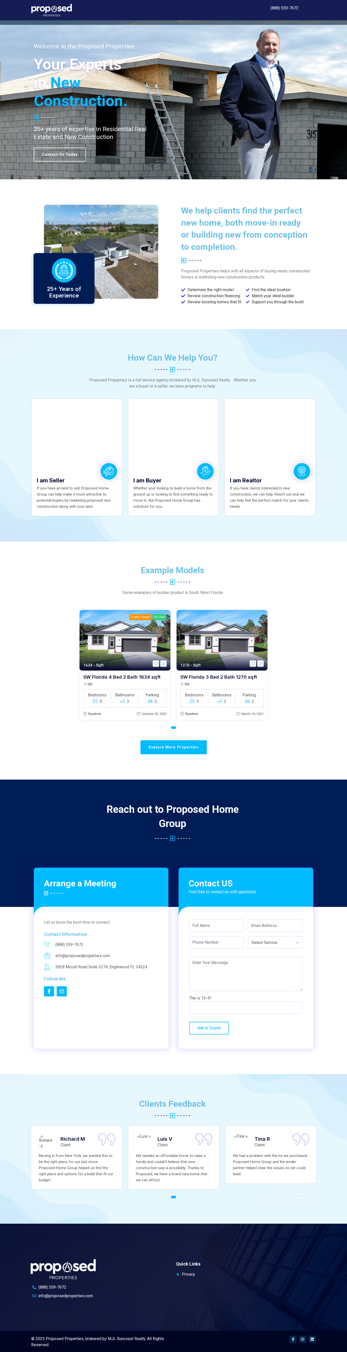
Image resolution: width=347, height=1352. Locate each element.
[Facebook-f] (292, 1339)
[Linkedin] (312, 1339)
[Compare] (163, 663)
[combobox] (275, 942)
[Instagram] (302, 1339)
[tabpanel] (125, 665)
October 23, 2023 (154, 714)
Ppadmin (94, 714)
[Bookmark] (156, 663)
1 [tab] (173, 727)
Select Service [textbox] (264, 942)
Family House (140, 617)
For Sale (159, 617)
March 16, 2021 (253, 714)
